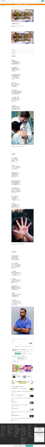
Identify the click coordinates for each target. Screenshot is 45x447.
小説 (19, 7)
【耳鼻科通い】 (14, 50)
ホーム (12, 7)
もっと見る (31, 364)
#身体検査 (13, 340)
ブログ (17, 7)
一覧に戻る (22, 346)
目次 (12, 49)
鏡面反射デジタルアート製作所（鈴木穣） (20, 350)
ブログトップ (15, 7)
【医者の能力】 (14, 53)
